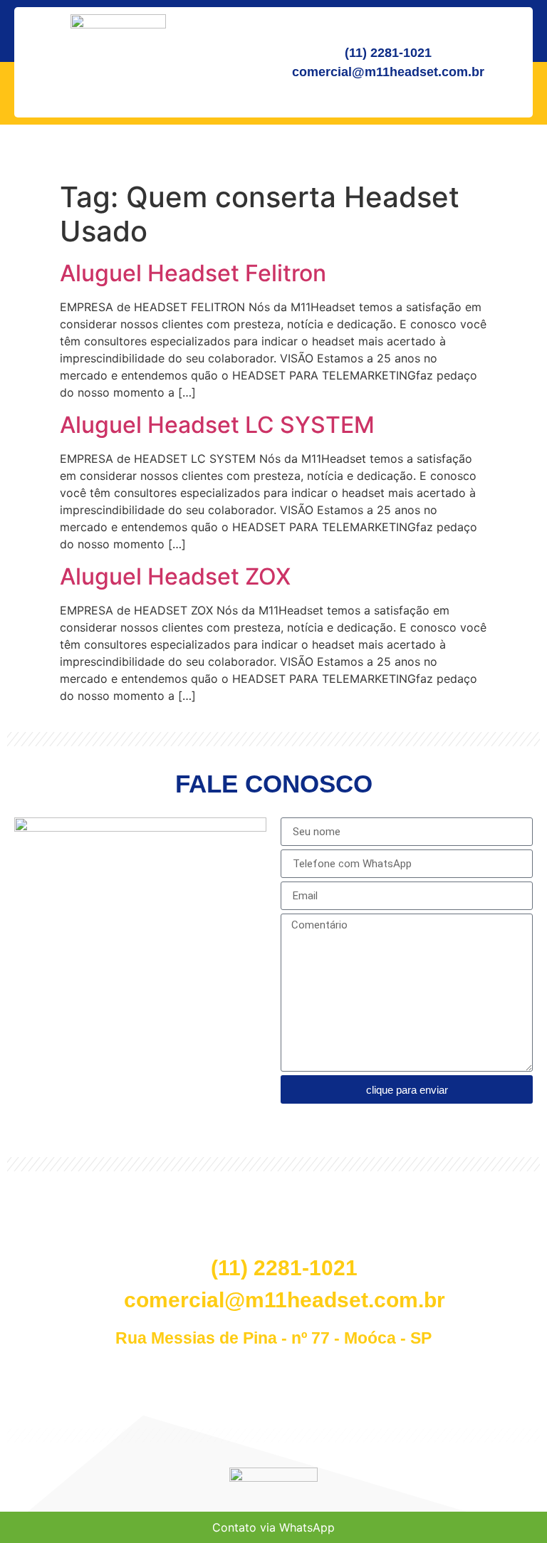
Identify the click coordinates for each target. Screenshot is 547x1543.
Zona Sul (264, 1206)
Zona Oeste (491, 1206)
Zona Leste (381, 1206)
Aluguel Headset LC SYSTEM (217, 425)
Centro (41, 1206)
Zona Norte (163, 1206)
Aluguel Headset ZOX (175, 576)
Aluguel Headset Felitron (193, 273)
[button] (55, 1206)
